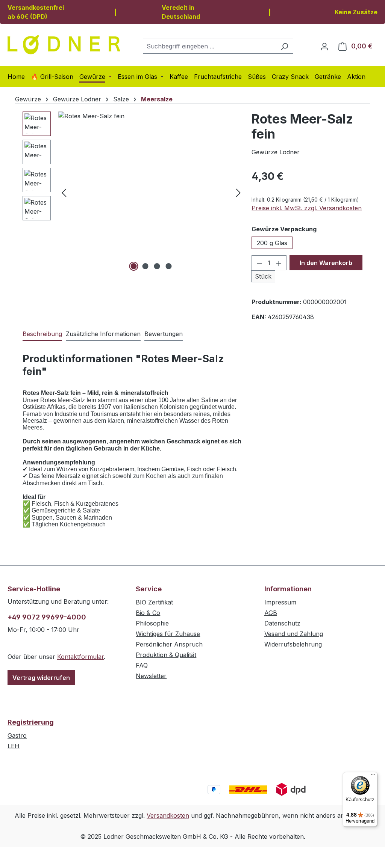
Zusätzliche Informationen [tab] (103, 334)
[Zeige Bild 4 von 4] (168, 266)
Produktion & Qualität (166, 655)
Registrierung (31, 722)
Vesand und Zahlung (293, 634)
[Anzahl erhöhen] (279, 262)
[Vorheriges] (64, 192)
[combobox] (209, 46)
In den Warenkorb (326, 263)
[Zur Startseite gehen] (64, 44)
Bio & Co (148, 612)
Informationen (288, 589)
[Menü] (372, 776)
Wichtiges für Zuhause (168, 634)
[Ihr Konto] (324, 46)
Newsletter (151, 676)
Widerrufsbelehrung (293, 644)
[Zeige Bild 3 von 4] (157, 266)
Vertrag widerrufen (41, 677)
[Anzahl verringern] (259, 262)
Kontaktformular (80, 656)
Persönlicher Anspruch (169, 644)
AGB (270, 612)
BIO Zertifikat (154, 602)
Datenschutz (282, 623)
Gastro (17, 735)
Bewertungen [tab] (163, 334)
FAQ (142, 665)
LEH (14, 746)
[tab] (42, 334)
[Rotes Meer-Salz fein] (151, 192)
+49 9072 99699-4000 (47, 617)
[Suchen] (284, 46)
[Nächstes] (238, 192)
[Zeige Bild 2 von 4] (145, 266)
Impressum (280, 602)
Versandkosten (168, 815)
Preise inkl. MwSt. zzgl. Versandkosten (307, 208)
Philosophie (152, 623)
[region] (133, 192)
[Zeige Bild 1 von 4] (133, 266)
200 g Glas (272, 243)
